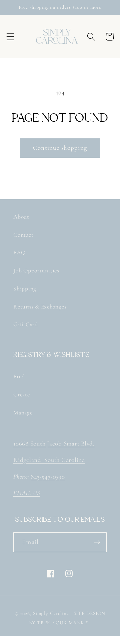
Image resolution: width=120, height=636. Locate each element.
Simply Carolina (51, 613)
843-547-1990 (48, 476)
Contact (23, 234)
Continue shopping (60, 147)
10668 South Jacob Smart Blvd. (54, 443)
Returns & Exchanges (39, 306)
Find (19, 376)
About (21, 216)
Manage (23, 412)
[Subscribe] (97, 542)
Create (21, 394)
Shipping (24, 288)
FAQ (19, 252)
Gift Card (25, 324)
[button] (10, 36)
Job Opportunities (36, 270)
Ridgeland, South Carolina (49, 460)
